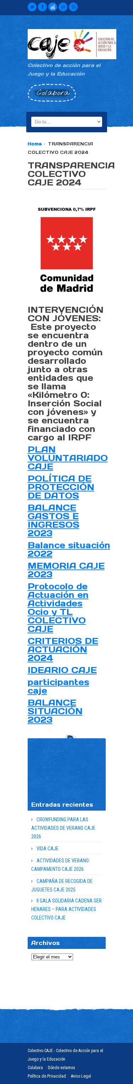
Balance (46, 545)
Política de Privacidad (47, 1076)
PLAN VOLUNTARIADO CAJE (68, 458)
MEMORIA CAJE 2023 (66, 570)
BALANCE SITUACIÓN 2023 (55, 711)
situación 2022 (69, 549)
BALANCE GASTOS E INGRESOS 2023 (53, 520)
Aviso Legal (81, 1076)
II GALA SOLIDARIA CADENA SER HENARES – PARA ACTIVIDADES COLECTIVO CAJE (66, 909)
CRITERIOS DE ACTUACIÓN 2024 (63, 649)
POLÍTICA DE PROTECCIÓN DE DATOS (61, 487)
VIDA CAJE (48, 848)
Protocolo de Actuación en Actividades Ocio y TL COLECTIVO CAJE (58, 607)
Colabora (35, 1067)
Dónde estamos (61, 1067)
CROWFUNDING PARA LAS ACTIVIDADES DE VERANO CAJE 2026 (63, 828)
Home (35, 143)
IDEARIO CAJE (62, 670)
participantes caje (58, 686)
